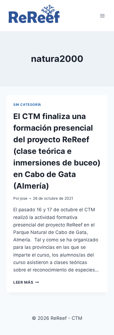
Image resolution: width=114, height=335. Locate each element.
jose (23, 198)
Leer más (26, 282)
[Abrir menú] (102, 15)
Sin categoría (27, 104)
